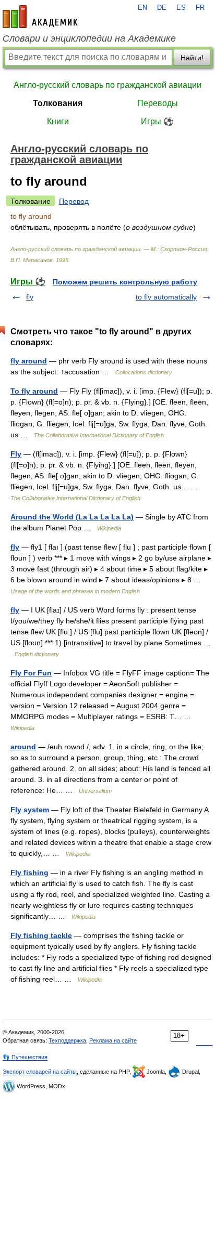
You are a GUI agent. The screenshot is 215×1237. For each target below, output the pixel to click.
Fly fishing (29, 872)
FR (200, 7)
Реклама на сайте (113, 1040)
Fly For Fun (31, 673)
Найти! (192, 58)
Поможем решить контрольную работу (125, 282)
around (23, 747)
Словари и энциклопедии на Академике (89, 38)
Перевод (74, 201)
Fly (15, 454)
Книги (58, 121)
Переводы (157, 103)
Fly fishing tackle (41, 935)
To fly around (34, 391)
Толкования (57, 103)
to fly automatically (166, 297)
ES (181, 7)
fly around (28, 361)
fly (29, 297)
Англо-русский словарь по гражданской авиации (107, 85)
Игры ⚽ (157, 121)
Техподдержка (67, 1040)
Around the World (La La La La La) (72, 517)
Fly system (29, 809)
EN (142, 7)
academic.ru (40, 16)
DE (161, 7)
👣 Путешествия (25, 1057)
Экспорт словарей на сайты (40, 1072)
